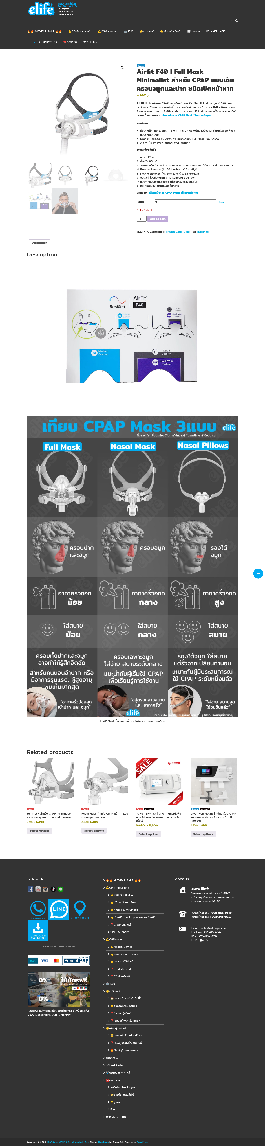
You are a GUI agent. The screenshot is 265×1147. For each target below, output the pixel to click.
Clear (221, 202)
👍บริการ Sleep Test (123, 902)
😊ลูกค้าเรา (116, 1102)
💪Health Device (121, 947)
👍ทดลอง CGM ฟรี (121, 961)
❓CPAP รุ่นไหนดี (120, 924)
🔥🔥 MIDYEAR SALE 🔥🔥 (44, 31)
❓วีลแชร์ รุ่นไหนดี (121, 1013)
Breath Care (174, 232)
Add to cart (158, 219)
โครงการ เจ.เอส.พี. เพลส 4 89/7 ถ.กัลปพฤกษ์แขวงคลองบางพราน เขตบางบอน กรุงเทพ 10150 (212, 897)
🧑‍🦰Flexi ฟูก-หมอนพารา (124, 1050)
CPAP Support (119, 932)
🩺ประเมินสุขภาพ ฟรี (45, 42)
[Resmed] (203, 232)
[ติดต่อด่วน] (38, 909)
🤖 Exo (128, 31)
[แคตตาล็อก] (38, 930)
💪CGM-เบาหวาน (107, 31)
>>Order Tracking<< (123, 1087)
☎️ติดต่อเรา (70, 42)
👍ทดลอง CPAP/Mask (124, 910)
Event (114, 1109)
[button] (122, 67)
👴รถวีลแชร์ (147, 31)
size (141, 202)
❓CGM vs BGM (120, 969)
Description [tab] (39, 243)
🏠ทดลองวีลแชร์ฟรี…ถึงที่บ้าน (127, 998)
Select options (39, 830)
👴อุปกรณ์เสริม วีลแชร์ (123, 1006)
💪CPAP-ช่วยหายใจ (79, 31)
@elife (204, 940)
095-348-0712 (221, 917)
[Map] (79, 909)
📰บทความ (193, 31)
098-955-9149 (221, 913)
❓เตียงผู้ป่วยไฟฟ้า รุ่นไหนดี (126, 1043)
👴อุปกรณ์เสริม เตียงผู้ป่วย (126, 1035)
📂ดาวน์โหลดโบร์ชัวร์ (122, 1095)
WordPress (142, 1142)
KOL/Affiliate (215, 31)
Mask (187, 232)
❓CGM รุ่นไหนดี (120, 976)
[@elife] (58, 909)
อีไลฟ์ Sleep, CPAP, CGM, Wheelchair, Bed (68, 1142)
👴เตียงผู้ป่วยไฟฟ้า (170, 31)
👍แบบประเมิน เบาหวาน (124, 954)
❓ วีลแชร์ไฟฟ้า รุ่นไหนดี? (125, 1021)
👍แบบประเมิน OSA (121, 895)
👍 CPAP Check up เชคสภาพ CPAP (132, 917)
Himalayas (103, 1142)
